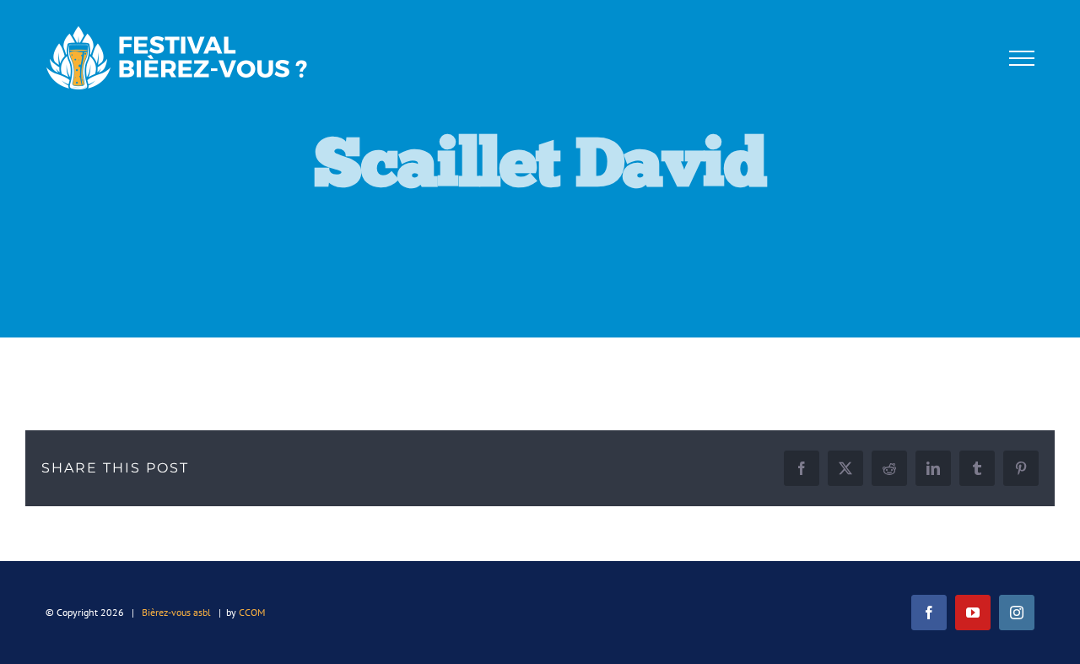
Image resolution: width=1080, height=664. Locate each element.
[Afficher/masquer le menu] (1021, 58)
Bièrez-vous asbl (176, 612)
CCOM (252, 612)
